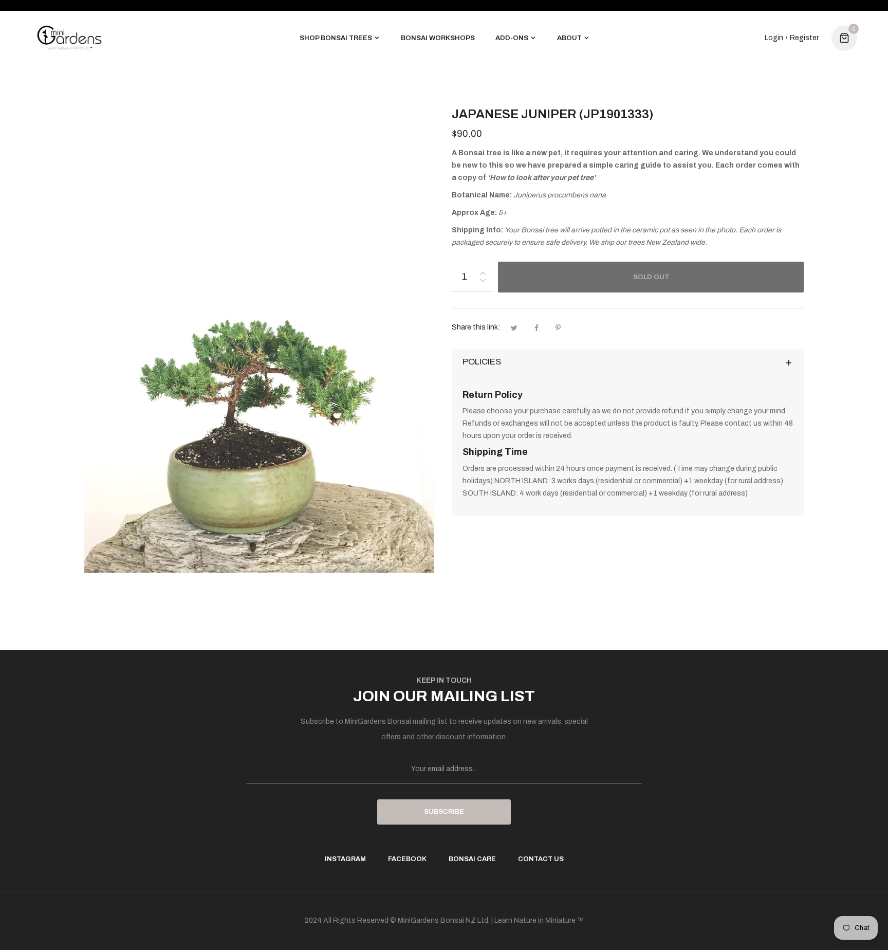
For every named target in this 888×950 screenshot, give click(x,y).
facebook (407, 859)
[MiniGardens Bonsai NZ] (69, 37)
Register (804, 38)
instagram (345, 859)
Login (774, 38)
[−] (482, 282)
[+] (482, 271)
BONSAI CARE (472, 859)
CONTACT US (541, 859)
